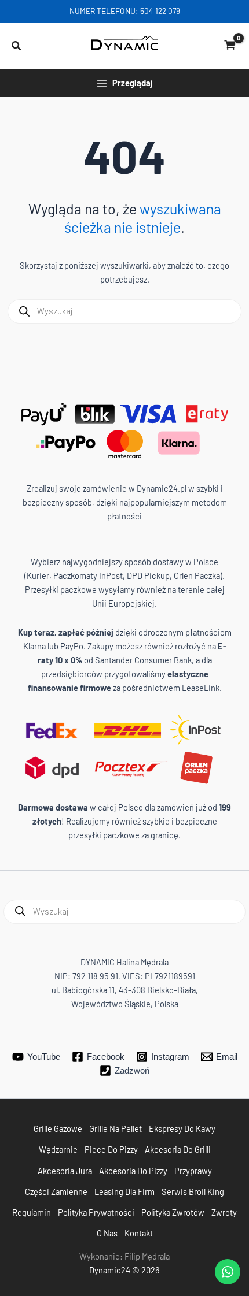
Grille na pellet (115, 1128)
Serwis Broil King (193, 1191)
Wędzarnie (58, 1149)
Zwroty (224, 1212)
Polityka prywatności (96, 1212)
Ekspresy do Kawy (182, 1128)
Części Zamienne (56, 1191)
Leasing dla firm (124, 1191)
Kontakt (138, 1233)
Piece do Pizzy (111, 1149)
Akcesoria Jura (65, 1170)
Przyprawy (193, 1170)
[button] (17, 46)
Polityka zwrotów (172, 1212)
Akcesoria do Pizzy (133, 1170)
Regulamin (31, 1212)
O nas (107, 1233)
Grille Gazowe (58, 1128)
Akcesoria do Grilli (178, 1149)
